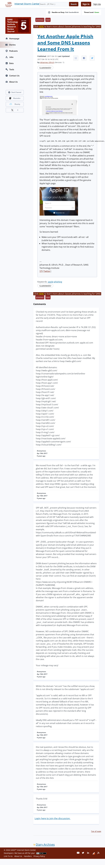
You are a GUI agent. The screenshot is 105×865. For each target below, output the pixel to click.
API (26, 853)
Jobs (11, 57)
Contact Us (14, 75)
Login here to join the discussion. (52, 818)
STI (41, 271)
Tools (11, 69)
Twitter (47, 271)
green (96, 12)
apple (50, 281)
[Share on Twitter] (92, 58)
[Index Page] (8, 4)
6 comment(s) (45, 67)
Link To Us (8, 856)
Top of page (96, 831)
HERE (41, 26)
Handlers (28, 856)
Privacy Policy (39, 856)
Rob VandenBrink (72, 12)
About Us (13, 81)
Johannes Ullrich (47, 62)
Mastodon (16, 98)
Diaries (12, 44)
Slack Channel (16, 92)
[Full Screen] (75, 58)
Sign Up (97, 4)
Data (11, 63)
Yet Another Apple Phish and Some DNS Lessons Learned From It (65, 42)
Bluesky (17, 104)
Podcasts (13, 50)
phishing (58, 281)
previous (40, 20)
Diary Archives (45, 844)
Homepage (14, 38)
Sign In (86, 4)
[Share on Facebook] (84, 58)
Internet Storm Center (27, 3)
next (48, 20)
